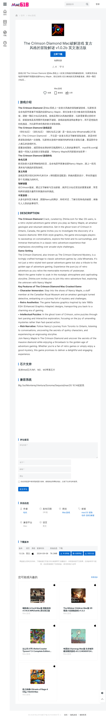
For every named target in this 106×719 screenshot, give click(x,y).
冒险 (91, 512)
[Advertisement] (58, 410)
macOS (85, 512)
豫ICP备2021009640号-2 (51, 715)
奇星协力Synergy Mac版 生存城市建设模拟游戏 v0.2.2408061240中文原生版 (78, 649)
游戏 (88, 515)
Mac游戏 (32, 15)
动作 (83, 515)
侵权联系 (83, 715)
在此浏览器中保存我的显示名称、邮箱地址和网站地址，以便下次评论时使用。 (50, 481)
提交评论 (23, 489)
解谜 (92, 515)
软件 (23, 15)
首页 (65, 715)
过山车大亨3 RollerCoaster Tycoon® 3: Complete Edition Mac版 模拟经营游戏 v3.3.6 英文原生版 (36, 649)
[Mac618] (19, 4)
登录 (98, 4)
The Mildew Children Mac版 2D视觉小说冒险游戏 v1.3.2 (77, 609)
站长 (25, 512)
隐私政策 (73, 715)
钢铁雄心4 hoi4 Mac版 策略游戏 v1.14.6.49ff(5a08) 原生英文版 (36, 609)
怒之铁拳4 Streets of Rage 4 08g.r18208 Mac (35, 690)
